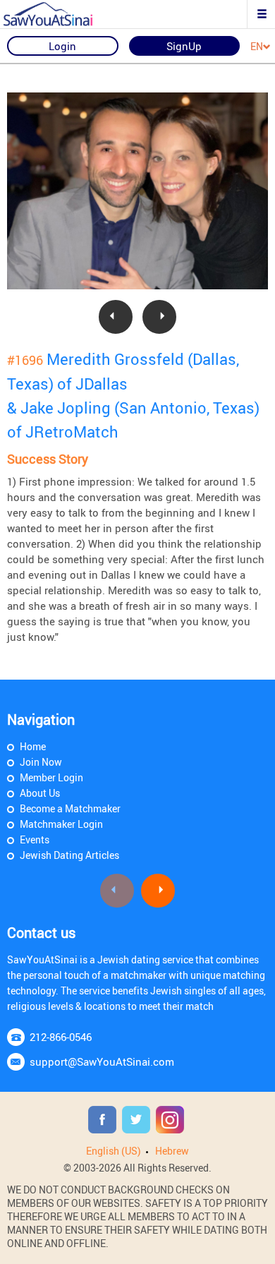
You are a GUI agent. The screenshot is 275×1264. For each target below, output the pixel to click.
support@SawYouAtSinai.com (102, 1061)
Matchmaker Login (61, 824)
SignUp (184, 46)
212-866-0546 (61, 1037)
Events (34, 839)
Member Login (51, 777)
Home (33, 746)
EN (256, 47)
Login (62, 46)
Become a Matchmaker (70, 808)
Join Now (41, 762)
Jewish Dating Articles (69, 855)
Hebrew (172, 1150)
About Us (40, 793)
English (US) (113, 1150)
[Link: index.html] (60, 14)
